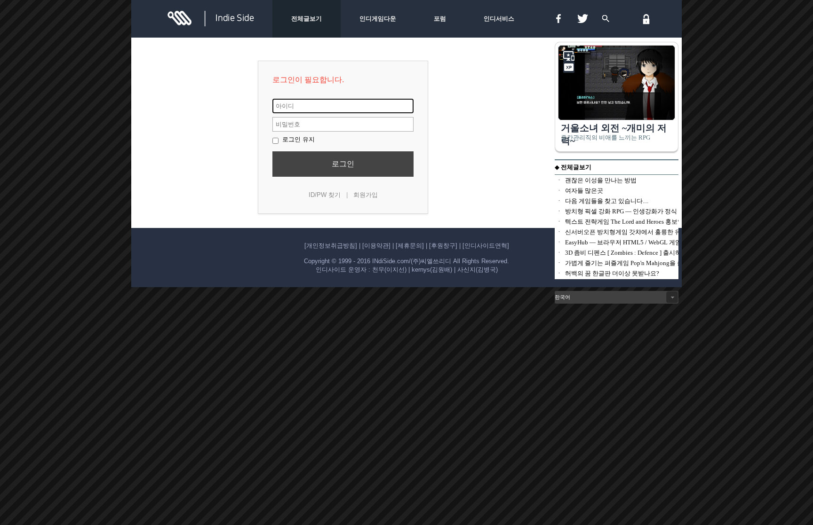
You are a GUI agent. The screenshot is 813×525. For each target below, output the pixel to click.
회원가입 (365, 194)
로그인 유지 (297, 139)
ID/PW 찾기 (325, 194)
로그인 (343, 164)
